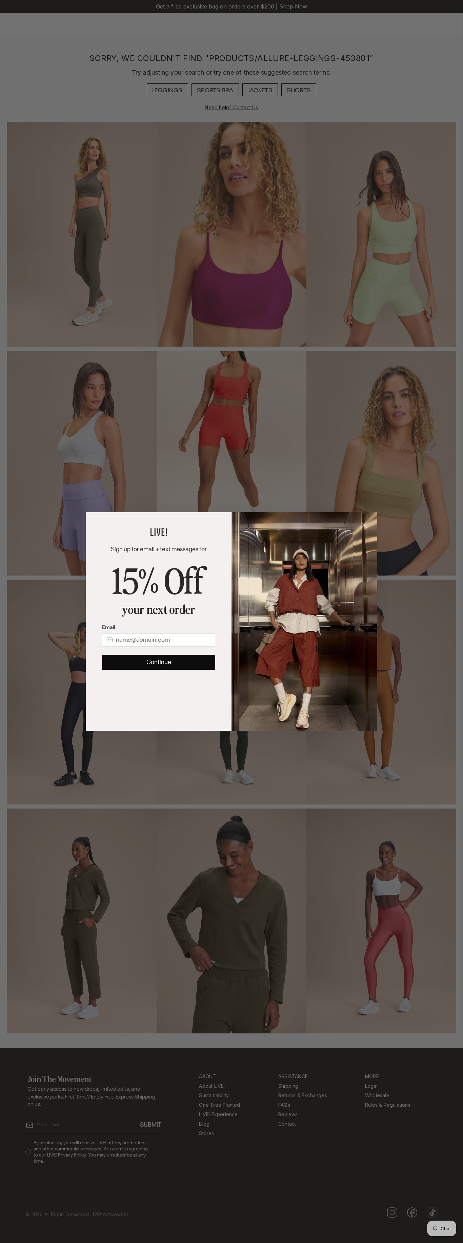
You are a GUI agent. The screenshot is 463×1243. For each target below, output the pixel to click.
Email (108, 627)
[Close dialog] (364, 525)
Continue (158, 662)
